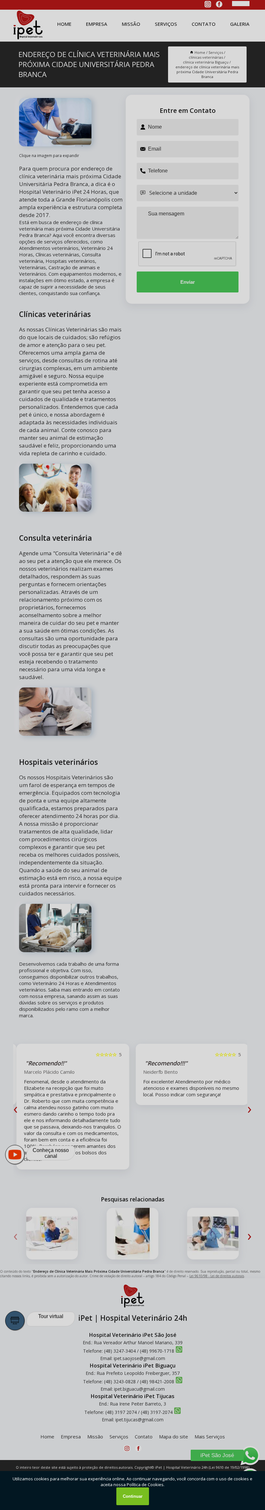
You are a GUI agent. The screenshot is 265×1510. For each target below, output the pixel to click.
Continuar (133, 1496)
